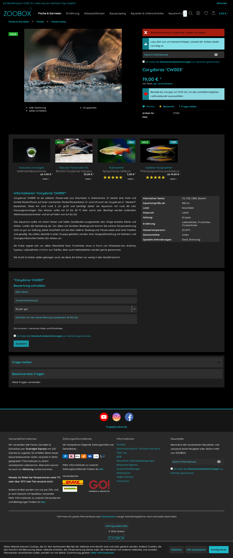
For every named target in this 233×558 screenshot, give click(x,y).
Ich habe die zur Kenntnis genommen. (182, 61)
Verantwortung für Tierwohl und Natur (138, 448)
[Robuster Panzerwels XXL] (74, 151)
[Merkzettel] (206, 13)
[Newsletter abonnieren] (219, 461)
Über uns (121, 452)
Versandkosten (108, 516)
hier (43, 501)
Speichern (21, 343)
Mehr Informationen (102, 552)
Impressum (122, 481)
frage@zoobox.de (116, 426)
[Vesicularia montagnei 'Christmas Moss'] (31, 151)
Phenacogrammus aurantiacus (159, 171)
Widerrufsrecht (124, 476)
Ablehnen (176, 549)
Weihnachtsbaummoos (31, 171)
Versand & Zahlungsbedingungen (135, 460)
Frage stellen (188, 106)
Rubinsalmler (116, 167)
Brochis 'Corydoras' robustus (74, 171)
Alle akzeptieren (196, 549)
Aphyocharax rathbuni (116, 171)
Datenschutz (123, 473)
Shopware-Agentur (127, 464)
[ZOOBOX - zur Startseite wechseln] (18, 11)
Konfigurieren (219, 549)
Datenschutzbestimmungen (175, 61)
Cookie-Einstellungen (128, 468)
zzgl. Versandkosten (163, 83)
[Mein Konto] (198, 13)
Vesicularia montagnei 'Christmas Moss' (31, 167)
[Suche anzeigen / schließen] (190, 13)
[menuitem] (198, 13)
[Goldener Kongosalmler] (159, 151)
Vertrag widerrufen (116, 526)
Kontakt (121, 444)
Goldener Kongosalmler (158, 167)
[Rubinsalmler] (116, 151)
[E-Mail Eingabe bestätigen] (216, 54)
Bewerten (168, 106)
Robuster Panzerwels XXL (74, 167)
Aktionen (222, 3)
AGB (118, 456)
